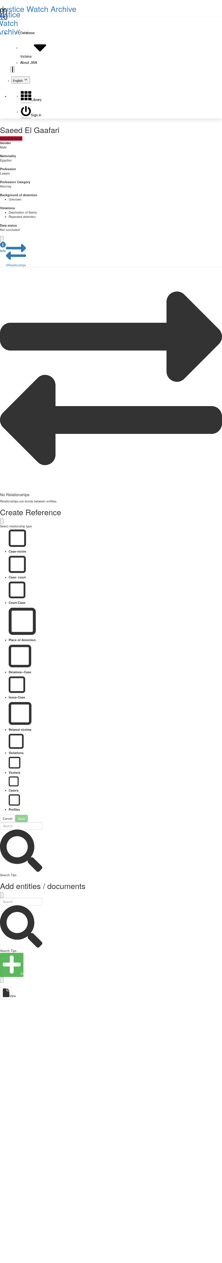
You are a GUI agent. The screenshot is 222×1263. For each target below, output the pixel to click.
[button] (3, 247)
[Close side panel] (1, 239)
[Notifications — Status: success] (12, 69)
